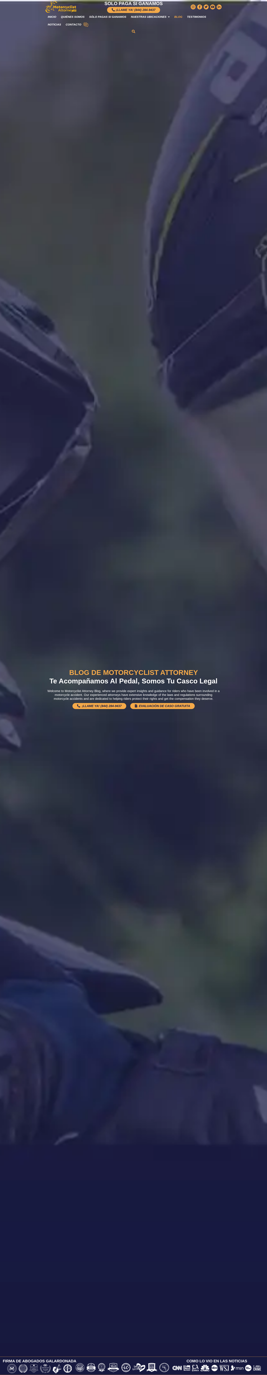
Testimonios (196, 16)
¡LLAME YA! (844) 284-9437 (101, 706)
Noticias (54, 24)
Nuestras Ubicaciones (148, 16)
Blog (178, 16)
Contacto (73, 24)
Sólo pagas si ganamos (107, 16)
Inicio (52, 16)
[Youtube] (212, 6)
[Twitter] (206, 6)
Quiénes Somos (73, 16)
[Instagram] (193, 6)
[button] (133, 31)
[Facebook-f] (199, 6)
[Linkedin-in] (219, 6)
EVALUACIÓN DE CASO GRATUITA (164, 706)
